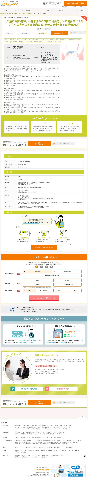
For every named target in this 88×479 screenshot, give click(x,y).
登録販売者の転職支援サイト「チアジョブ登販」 (26, 457)
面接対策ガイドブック (59, 440)
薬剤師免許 (37, 271)
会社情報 (50, 426)
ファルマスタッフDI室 (38, 442)
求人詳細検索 (42, 426)
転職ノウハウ (18, 442)
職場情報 (41, 33)
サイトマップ (56, 429)
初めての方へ (18, 426)
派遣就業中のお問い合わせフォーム (35, 432)
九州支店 (23, 452)
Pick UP (17, 437)
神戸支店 (77, 450)
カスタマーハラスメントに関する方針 (24, 429)
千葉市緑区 (29, 14)
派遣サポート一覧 (19, 447)
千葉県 (23, 14)
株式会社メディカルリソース (47, 457)
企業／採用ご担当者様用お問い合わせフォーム (55, 434)
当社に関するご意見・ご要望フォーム (55, 432)
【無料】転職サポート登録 (75, 3)
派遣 (75, 290)
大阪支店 (70, 450)
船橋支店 (36, 450)
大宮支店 (30, 450)
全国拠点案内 (58, 426)
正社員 (29, 290)
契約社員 (45, 290)
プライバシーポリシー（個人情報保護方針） (25, 427)
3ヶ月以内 (67, 280)
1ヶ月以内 (37, 280)
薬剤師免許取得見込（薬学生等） (52, 275)
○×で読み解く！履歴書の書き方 (23, 440)
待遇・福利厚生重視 (36, 437)
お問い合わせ (83, 7)
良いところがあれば (67, 285)
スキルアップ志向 (25, 437)
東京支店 (43, 450)
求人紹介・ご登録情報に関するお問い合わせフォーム (28, 434)
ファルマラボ (77, 440)
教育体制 (28, 447)
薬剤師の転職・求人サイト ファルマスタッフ (10, 14)
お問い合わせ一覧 (19, 432)
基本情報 (24, 33)
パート (60, 290)
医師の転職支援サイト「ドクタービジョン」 (25, 455)
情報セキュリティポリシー (45, 427)
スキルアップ (27, 442)
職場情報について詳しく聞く (44, 247)
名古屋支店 (57, 450)
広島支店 (17, 452)
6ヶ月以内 (37, 285)
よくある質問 (67, 426)
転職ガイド (69, 440)
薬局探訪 (75, 442)
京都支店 (64, 450)
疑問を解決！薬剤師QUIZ (52, 442)
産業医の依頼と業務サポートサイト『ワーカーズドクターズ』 (53, 455)
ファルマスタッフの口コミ (30, 426)
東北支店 (23, 450)
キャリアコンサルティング (45, 447)
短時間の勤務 (57, 437)
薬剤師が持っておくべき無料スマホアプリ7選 (26, 444)
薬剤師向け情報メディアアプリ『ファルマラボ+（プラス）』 (54, 444)
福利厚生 (34, 447)
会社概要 (74, 7)
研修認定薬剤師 (67, 271)
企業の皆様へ (65, 7)
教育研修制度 (69, 447)
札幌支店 (17, 450)
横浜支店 (50, 450)
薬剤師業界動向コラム (65, 442)
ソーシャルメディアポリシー (61, 427)
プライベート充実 (47, 437)
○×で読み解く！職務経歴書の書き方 (42, 440)
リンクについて (47, 429)
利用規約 (38, 429)
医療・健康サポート (59, 447)
